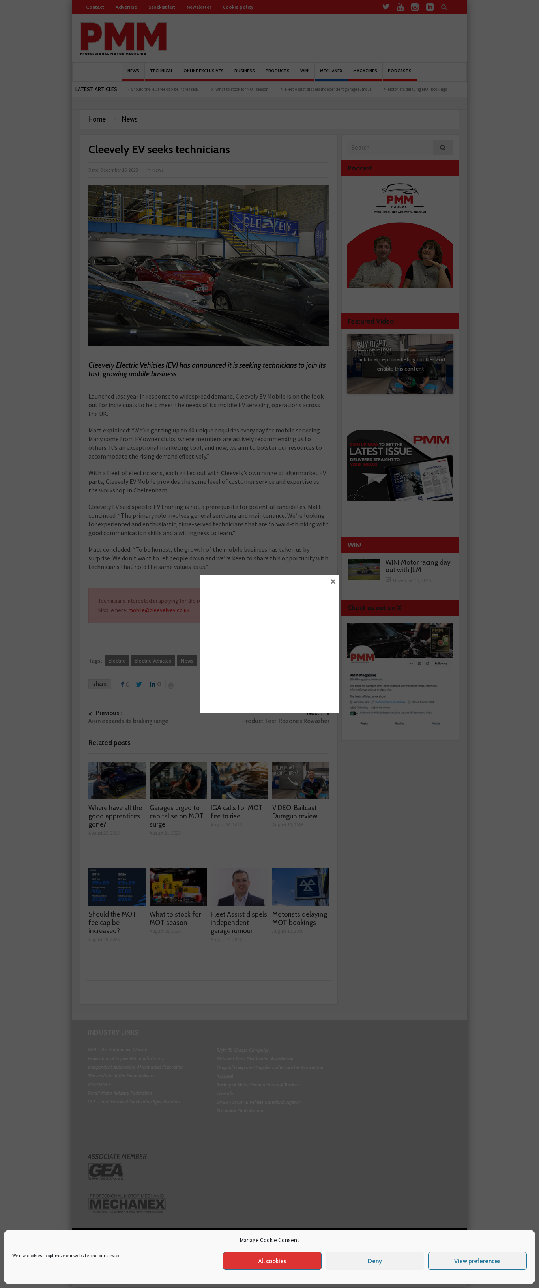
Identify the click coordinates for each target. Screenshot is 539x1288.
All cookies (272, 1261)
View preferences (477, 1261)
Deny (375, 1261)
